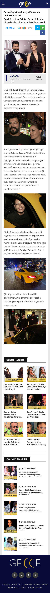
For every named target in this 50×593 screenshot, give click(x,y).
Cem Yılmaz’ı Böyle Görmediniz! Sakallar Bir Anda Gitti (36, 414)
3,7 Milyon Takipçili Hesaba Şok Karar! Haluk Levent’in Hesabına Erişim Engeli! (12, 442)
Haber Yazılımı (35, 587)
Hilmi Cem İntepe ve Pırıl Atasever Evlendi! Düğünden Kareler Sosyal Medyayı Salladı (30, 474)
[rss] (35, 575)
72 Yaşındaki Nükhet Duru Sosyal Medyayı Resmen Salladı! (36, 386)
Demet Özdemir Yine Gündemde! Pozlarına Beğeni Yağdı (13, 386)
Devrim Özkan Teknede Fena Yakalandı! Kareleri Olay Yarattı (12, 414)
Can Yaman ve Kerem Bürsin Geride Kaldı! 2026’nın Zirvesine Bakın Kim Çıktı (31, 545)
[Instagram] (28, 575)
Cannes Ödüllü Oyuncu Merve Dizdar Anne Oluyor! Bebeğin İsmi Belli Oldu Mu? (31, 492)
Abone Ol (10, 27)
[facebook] (15, 575)
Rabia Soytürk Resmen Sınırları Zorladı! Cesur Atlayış (36, 442)
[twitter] (21, 575)
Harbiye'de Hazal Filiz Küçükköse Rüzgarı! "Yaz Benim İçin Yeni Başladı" (31, 528)
